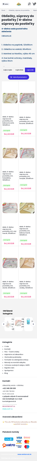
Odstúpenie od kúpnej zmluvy (13, 458)
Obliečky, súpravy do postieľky (19, 10)
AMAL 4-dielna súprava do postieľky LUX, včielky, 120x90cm (26, 285)
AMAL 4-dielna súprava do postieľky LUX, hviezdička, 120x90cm (7, 176)
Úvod (3, 10)
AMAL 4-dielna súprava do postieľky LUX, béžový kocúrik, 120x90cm (8, 121)
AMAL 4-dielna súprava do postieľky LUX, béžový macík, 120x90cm (24, 231)
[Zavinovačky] (18, 321)
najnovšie (30, 70)
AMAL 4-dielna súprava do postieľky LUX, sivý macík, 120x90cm (9, 230)
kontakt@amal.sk (9, 401)
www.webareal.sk (24, 454)
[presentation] (3, 324)
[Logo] (18, 4)
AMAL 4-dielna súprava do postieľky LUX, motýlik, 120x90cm (26, 175)
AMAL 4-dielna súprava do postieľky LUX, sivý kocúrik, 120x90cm (26, 120)
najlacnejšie (7, 70)
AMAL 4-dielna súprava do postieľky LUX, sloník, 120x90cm (8, 285)
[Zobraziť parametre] (18, 77)
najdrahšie (19, 70)
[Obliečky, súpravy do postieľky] (8, 323)
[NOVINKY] (28, 321)
